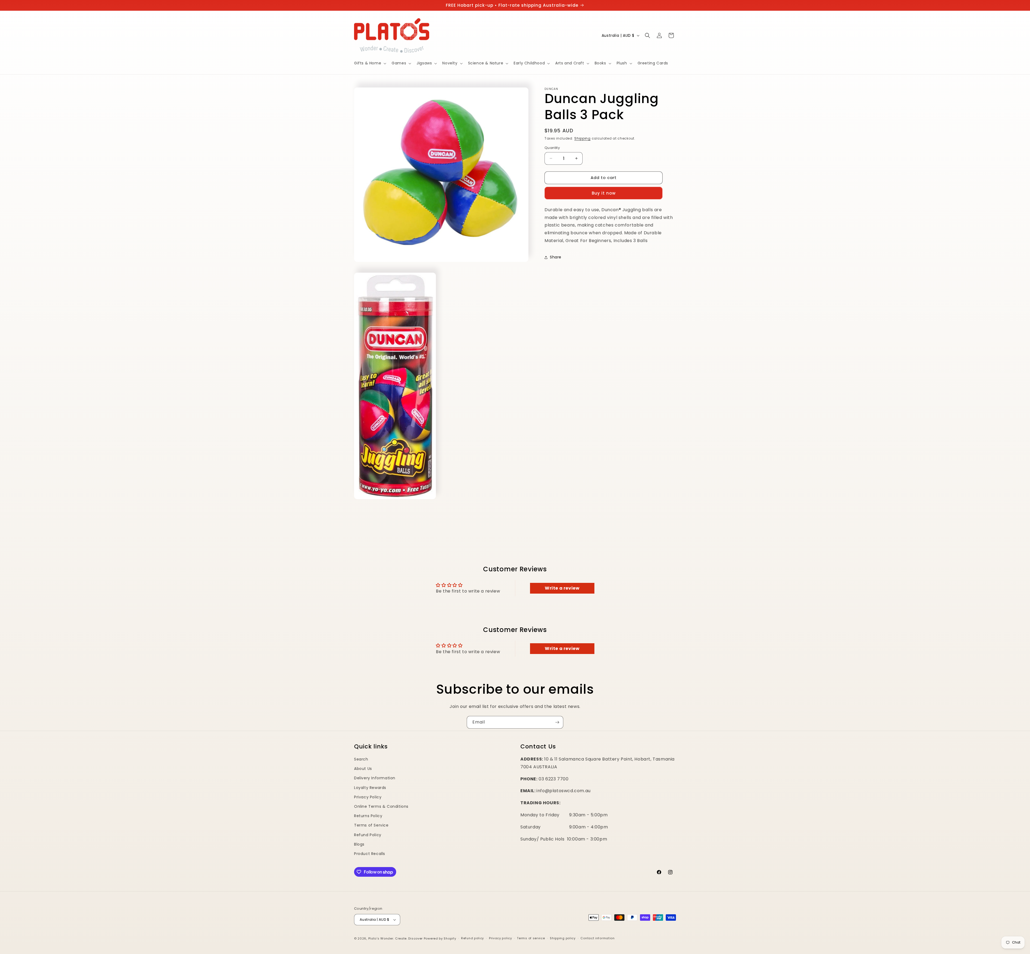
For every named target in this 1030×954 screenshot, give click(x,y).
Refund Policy (367, 835)
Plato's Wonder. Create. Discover (395, 938)
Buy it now (604, 193)
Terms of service (531, 938)
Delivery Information (374, 778)
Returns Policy (368, 815)
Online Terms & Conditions (381, 806)
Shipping (582, 138)
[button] (369, 63)
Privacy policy (500, 938)
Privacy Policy (367, 797)
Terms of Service (371, 825)
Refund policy (472, 938)
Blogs (359, 844)
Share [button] (555, 257)
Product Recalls (369, 853)
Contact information (597, 938)
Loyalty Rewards (370, 787)
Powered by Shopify (440, 938)
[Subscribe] (557, 722)
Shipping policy (563, 938)
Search (361, 759)
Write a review (562, 588)
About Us (363, 768)
